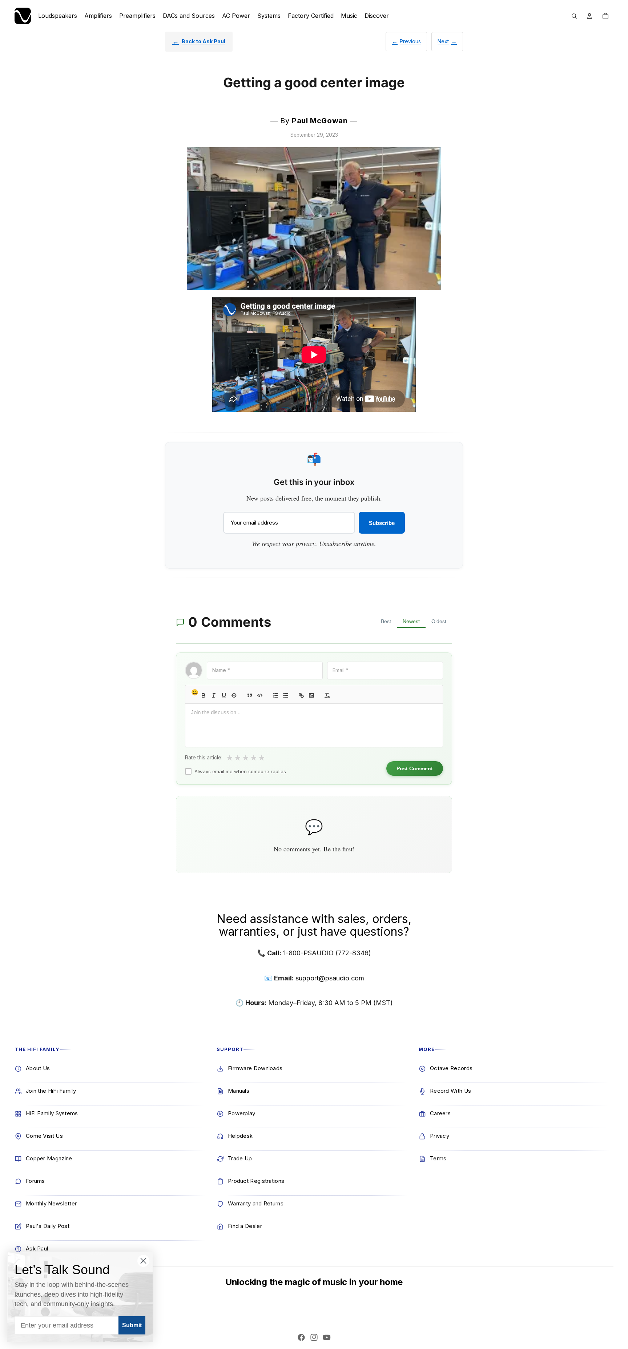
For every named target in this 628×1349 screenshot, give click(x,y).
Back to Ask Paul (203, 41)
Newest (411, 621)
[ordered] (275, 695)
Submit (132, 1325)
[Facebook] (301, 1337)
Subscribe (382, 523)
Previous (410, 41)
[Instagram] (314, 1337)
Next (443, 41)
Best (386, 621)
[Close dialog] (143, 1260)
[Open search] (574, 16)
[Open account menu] (589, 16)
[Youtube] (326, 1337)
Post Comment (414, 768)
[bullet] (286, 695)
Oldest (438, 621)
